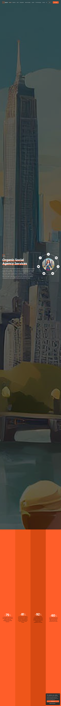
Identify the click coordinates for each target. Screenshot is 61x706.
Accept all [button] (53, 701)
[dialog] (53, 699)
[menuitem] (10, 2)
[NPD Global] (5, 2)
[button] (53, 703)
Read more (53, 699)
